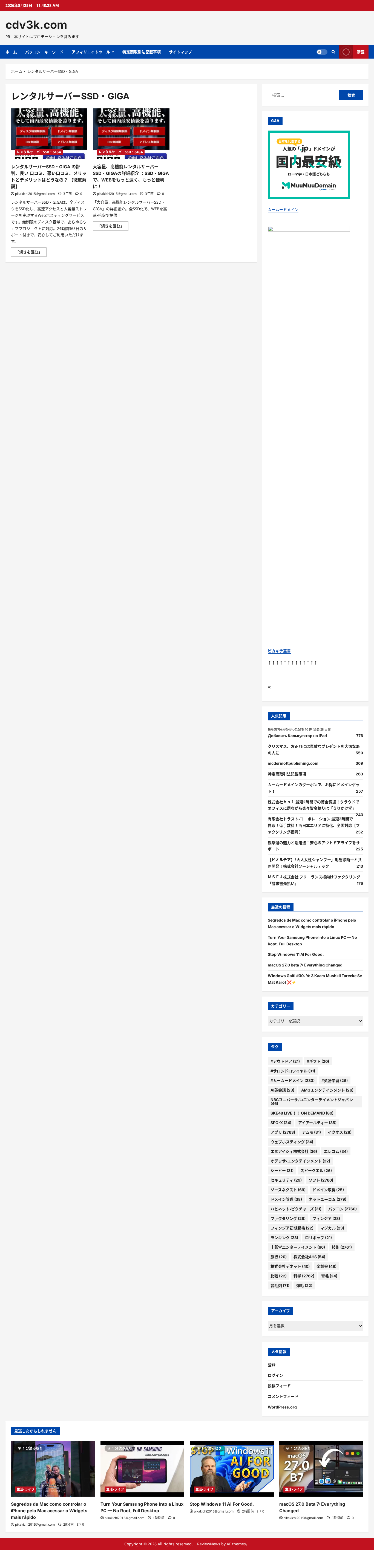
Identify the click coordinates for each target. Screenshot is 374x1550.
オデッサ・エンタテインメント (300, 1161)
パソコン (342, 1208)
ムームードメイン (283, 209)
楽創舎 (326, 1266)
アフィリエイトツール (91, 52)
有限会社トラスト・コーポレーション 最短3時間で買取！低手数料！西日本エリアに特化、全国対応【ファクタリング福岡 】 (314, 825)
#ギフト (318, 1061)
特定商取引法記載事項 (141, 52)
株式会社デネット (290, 1266)
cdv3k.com (36, 24)
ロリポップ (318, 1237)
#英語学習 (334, 1080)
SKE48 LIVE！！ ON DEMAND (302, 1113)
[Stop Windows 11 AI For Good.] (232, 1469)
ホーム (11, 52)
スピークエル (316, 1170)
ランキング (284, 1237)
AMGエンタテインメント (327, 1090)
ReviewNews (208, 1543)
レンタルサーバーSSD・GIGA (39, 152)
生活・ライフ (25, 1489)
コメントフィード (283, 1396)
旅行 (279, 1256)
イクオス (340, 1132)
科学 (304, 1276)
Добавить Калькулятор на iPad (297, 735)
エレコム (336, 1151)
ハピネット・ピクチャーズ (296, 1208)
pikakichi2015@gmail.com (35, 193)
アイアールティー (317, 1122)
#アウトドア (285, 1061)
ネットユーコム (327, 1199)
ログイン (275, 1375)
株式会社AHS (309, 1256)
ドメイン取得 (328, 1189)
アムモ (311, 1132)
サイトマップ (180, 52)
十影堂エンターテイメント (298, 1247)
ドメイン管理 (286, 1199)
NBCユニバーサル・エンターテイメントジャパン (312, 1101)
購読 (360, 52)
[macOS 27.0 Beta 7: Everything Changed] (321, 1469)
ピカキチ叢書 (279, 650)
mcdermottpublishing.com (293, 763)
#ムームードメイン (293, 1080)
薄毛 (304, 1285)
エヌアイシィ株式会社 (294, 1151)
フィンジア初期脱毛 (292, 1228)
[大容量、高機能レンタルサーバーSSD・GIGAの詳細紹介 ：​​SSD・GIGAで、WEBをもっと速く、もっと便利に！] (131, 133)
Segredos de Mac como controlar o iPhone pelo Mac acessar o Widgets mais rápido (49, 1510)
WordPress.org (282, 1407)
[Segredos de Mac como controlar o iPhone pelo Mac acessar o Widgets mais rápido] (53, 1469)
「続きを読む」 (31, 253)
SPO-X (281, 1122)
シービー (282, 1170)
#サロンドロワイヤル (293, 1071)
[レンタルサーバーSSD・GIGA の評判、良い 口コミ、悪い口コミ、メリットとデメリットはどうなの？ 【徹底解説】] (49, 133)
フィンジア (326, 1218)
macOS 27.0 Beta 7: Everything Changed (305, 965)
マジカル (332, 1228)
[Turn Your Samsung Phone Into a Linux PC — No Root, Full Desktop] (142, 1469)
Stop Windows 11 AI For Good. (296, 954)
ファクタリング (288, 1218)
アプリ (283, 1132)
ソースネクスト (288, 1189)
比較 (279, 1276)
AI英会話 (282, 1090)
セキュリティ (286, 1180)
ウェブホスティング (292, 1141)
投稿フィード (279, 1385)
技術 (342, 1247)
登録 (271, 1364)
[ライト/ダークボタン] (322, 52)
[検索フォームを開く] (333, 52)
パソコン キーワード (44, 52)
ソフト (321, 1180)
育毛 (329, 1276)
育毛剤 (280, 1285)
